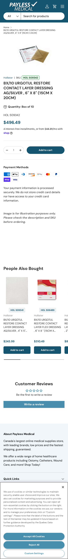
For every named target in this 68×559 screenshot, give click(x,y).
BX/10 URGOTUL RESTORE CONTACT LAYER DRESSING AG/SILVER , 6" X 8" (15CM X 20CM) (29, 31)
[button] (55, 6)
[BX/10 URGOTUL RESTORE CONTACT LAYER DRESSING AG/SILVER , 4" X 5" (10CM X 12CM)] (17, 290)
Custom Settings (34, 553)
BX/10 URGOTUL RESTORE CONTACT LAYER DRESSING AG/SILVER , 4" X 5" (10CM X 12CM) (15, 327)
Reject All (34, 544)
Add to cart (45, 150)
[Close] (63, 487)
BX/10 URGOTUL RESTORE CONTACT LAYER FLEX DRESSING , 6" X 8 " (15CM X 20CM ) (47, 327)
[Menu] (62, 6)
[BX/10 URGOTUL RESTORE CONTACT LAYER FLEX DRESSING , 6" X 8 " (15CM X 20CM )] (47, 290)
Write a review (34, 404)
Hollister (8, 77)
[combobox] (34, 16)
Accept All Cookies (34, 536)
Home (6, 27)
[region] (34, 520)
